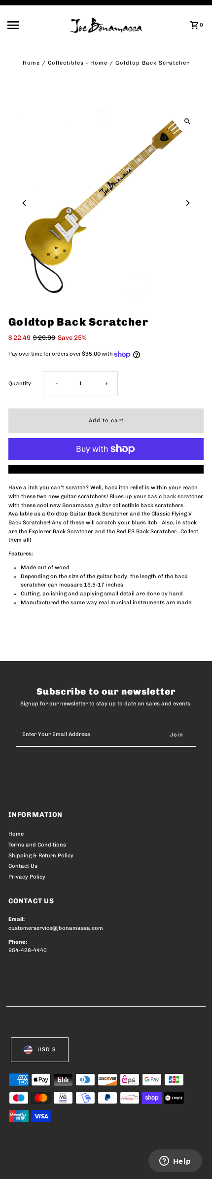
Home (31, 63)
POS (124, 1160)
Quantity (19, 383)
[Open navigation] (35, 25)
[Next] (188, 203)
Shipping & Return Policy (40, 855)
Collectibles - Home (77, 63)
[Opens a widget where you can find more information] (175, 1161)
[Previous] (24, 203)
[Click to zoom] (188, 122)
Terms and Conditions (37, 845)
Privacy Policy (26, 877)
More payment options (106, 469)
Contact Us (22, 866)
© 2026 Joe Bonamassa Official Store (60, 1160)
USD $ (46, 1049)
